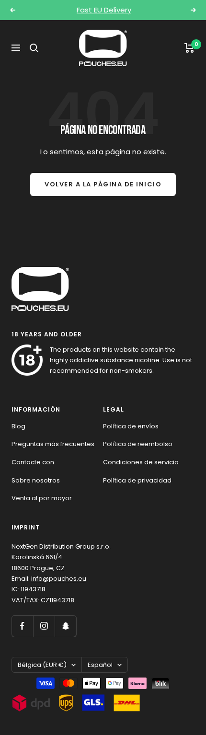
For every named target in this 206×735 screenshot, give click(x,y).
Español (100, 664)
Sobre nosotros (35, 480)
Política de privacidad (137, 480)
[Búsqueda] (34, 48)
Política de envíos (131, 426)
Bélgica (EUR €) (42, 664)
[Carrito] (189, 48)
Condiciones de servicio (141, 462)
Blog (18, 426)
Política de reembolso (137, 443)
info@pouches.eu (58, 578)
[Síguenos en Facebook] (22, 626)
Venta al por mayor (41, 498)
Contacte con (32, 462)
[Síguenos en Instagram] (44, 626)
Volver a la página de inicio (103, 184)
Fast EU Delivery (104, 10)
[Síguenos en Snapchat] (65, 626)
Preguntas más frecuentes (52, 443)
